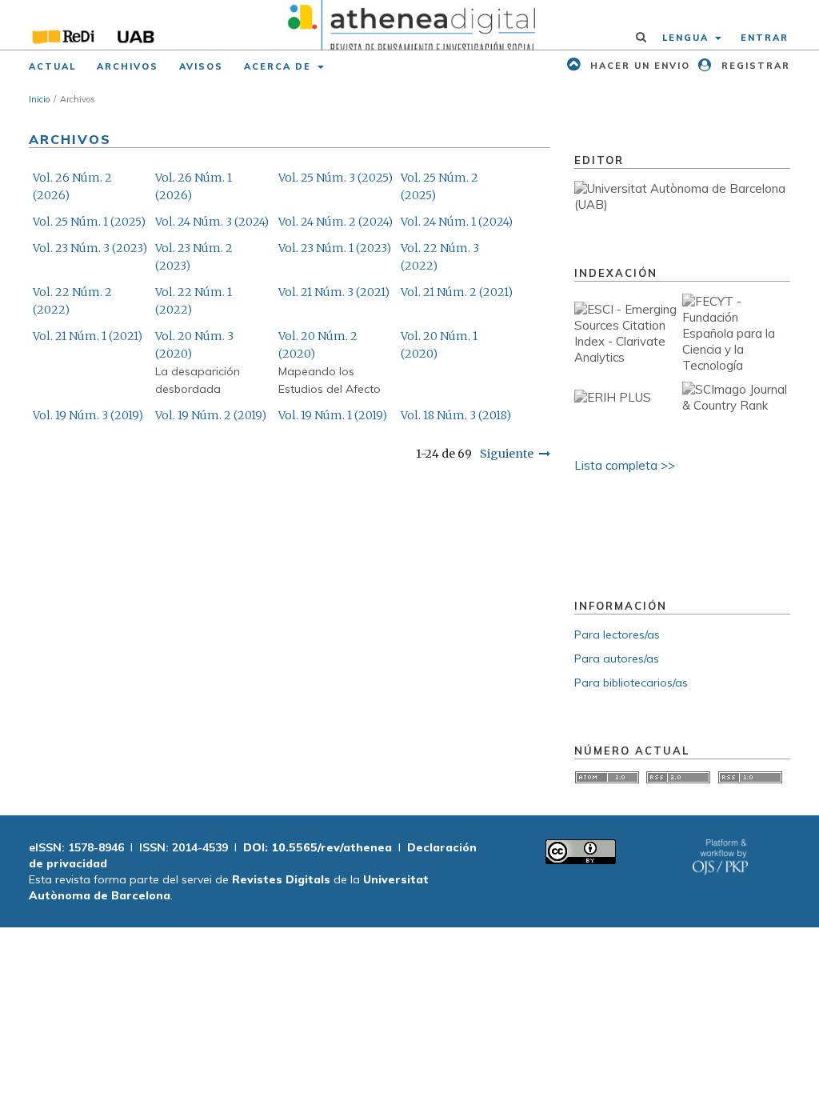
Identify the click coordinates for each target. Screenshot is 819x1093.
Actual (52, 66)
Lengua (687, 37)
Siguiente (506, 453)
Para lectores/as (617, 634)
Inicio (39, 99)
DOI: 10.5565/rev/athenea (317, 847)
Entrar (765, 37)
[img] (409, 25)
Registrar (753, 65)
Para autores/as (616, 658)
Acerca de (279, 66)
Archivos (127, 66)
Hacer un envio (638, 65)
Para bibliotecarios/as (631, 682)
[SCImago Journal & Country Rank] (736, 405)
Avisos (201, 66)
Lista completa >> (624, 465)
